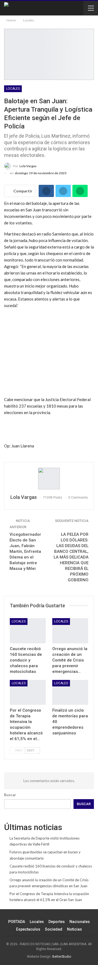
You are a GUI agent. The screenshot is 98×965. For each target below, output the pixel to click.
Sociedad (53, 929)
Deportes (56, 921)
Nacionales (79, 921)
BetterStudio (61, 956)
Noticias (74, 929)
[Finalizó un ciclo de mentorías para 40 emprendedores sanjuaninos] (70, 692)
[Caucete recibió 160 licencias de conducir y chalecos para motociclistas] (28, 630)
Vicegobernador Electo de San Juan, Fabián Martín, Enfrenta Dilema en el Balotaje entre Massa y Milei (25, 551)
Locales (13, 89)
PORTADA (16, 921)
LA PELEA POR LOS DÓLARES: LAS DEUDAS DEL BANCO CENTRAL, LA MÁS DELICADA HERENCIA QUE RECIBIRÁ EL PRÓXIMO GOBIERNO (71, 557)
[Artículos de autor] (49, 478)
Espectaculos (28, 929)
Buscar (10, 795)
